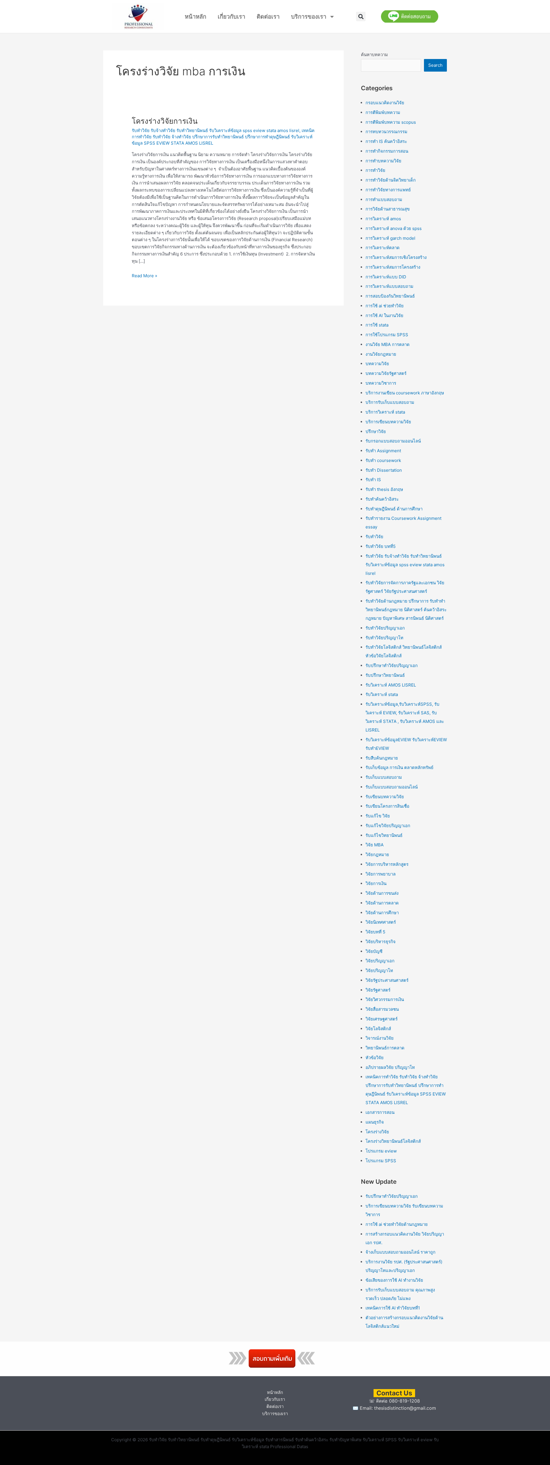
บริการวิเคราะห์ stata (385, 412)
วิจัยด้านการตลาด (382, 903)
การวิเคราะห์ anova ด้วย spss (394, 228)
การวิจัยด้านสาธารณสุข (388, 209)
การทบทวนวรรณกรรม (386, 131)
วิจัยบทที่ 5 (375, 932)
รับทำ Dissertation (384, 470)
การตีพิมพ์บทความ (383, 112)
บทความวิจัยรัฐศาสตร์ (386, 373)
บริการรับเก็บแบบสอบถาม (390, 402)
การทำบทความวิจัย (383, 161)
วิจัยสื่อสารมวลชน (382, 1009)
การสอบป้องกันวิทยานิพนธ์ (390, 296)
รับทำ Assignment (383, 450)
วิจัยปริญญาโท (379, 970)
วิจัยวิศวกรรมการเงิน (385, 999)
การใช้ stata (377, 325)
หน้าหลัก (195, 16)
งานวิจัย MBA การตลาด (388, 344)
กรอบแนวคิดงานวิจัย (385, 102)
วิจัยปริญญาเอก (380, 960)
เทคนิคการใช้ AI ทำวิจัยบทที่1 (393, 1308)
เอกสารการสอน (380, 1112)
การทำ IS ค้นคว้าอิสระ (386, 141)
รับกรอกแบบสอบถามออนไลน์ (393, 441)
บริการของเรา (308, 16)
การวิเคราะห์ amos (383, 218)
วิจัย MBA (375, 844)
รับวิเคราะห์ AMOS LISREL (391, 685)
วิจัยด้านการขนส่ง (382, 893)
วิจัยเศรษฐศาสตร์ (382, 1019)
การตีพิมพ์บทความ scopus (391, 122)
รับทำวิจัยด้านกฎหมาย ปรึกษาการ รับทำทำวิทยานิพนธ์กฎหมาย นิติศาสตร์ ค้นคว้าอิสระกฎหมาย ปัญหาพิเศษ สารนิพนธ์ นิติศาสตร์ (406, 609)
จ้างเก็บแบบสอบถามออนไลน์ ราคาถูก (400, 1252)
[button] (361, 16)
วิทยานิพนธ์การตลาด (385, 1048)
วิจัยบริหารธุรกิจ (381, 941)
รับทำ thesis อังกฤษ (384, 489)
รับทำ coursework (383, 460)
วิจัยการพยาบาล (381, 874)
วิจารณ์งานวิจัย (380, 1038)
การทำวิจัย (375, 170)
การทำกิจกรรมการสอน (387, 151)
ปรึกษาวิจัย (376, 431)
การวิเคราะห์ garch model (390, 238)
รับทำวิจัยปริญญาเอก (385, 628)
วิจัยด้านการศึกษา (382, 912)
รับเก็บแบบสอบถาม (384, 777)
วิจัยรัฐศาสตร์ (378, 990)
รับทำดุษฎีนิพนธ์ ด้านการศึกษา (394, 509)
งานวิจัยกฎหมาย (381, 354)
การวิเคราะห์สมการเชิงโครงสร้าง (396, 257)
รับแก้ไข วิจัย (378, 816)
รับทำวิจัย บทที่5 (381, 546)
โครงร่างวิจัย (377, 1131)
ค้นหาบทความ (374, 54)
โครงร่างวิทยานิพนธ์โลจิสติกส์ (393, 1141)
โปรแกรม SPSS (381, 1160)
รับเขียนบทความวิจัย (385, 796)
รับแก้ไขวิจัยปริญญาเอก (388, 825)
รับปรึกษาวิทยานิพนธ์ (385, 675)
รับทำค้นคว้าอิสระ (382, 499)
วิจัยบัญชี (374, 951)
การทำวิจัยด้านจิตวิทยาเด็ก (391, 180)
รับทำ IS (373, 479)
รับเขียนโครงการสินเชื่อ (387, 806)
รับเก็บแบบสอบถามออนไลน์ (392, 787)
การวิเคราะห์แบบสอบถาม (389, 286)
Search (435, 65)
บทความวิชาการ (381, 383)
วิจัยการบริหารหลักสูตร (387, 864)
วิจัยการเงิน (376, 883)
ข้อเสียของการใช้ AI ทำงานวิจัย (394, 1280)
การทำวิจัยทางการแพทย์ (388, 189)
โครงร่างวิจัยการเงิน (165, 121)
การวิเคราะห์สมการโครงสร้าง (393, 267)
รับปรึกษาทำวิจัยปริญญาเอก (392, 665)
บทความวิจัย (377, 363)
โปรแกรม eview (381, 1151)
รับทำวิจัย (374, 536)
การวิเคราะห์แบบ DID (386, 277)
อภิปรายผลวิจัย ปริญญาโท (390, 1067)
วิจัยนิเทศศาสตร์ (381, 922)
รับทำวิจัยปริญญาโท (384, 637)
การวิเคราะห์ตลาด (383, 247)
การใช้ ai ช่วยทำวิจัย (385, 305)
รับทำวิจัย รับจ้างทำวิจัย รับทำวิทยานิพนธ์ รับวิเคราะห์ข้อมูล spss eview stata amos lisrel (215, 130)
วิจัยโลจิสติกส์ (378, 1028)
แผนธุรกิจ (375, 1122)
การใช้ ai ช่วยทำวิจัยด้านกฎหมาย (397, 1224)
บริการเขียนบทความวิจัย (388, 421)
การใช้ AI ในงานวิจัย (384, 315)
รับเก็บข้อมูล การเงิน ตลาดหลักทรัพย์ (399, 767)
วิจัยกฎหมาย (377, 854)
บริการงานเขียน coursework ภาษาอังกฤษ (405, 393)
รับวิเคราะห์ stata (382, 694)
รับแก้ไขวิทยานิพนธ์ (384, 835)
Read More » (144, 275)
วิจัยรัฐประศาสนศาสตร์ (387, 980)
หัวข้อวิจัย (375, 1057)
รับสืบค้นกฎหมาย (382, 758)
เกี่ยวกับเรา (231, 16)
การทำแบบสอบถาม (384, 199)
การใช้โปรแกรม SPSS (387, 334)
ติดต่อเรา (268, 16)
